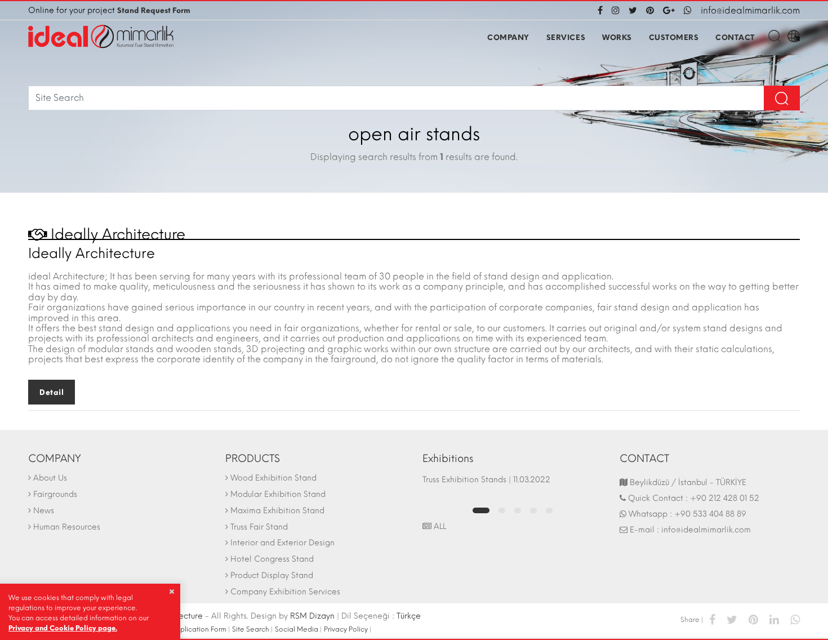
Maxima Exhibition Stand (277, 510)
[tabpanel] (512, 485)
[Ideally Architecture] (100, 37)
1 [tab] (481, 510)
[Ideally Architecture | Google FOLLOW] (668, 10)
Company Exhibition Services (285, 592)
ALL (438, 526)
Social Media (296, 629)
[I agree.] (171, 591)
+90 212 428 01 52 (724, 498)
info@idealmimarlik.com (750, 10)
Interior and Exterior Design (282, 543)
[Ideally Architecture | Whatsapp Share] (792, 619)
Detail (51, 392)
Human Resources (66, 527)
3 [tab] (517, 510)
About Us (50, 478)
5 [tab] (549, 510)
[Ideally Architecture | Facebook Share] (712, 619)
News (43, 510)
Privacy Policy (346, 629)
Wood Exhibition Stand (273, 478)
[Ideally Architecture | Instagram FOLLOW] (615, 10)
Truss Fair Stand (259, 527)
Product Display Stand (271, 575)
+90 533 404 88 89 (710, 514)
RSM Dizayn (312, 616)
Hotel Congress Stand (272, 559)
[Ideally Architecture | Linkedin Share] (774, 619)
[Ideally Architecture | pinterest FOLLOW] (650, 10)
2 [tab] (501, 510)
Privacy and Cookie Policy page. (62, 628)
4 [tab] (533, 510)
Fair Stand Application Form (181, 629)
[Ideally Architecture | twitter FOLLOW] (633, 10)
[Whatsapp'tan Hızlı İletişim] (687, 10)
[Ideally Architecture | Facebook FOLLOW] (602, 10)
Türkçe (409, 616)
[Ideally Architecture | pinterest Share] (753, 619)
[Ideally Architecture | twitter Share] (732, 619)
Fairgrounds (55, 494)
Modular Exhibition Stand (278, 494)
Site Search (250, 629)
